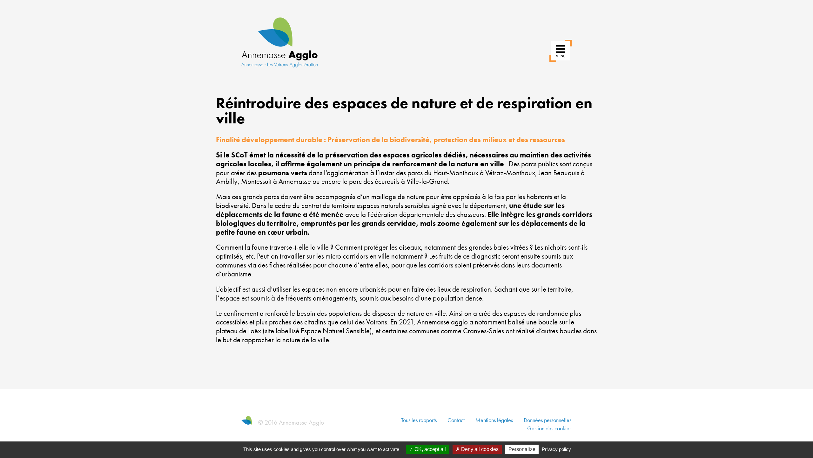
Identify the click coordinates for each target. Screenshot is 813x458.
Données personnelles (547, 420)
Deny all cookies (479, 449)
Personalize (521, 449)
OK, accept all (429, 449)
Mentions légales (494, 420)
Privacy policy (556, 449)
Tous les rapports (419, 420)
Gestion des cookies (549, 428)
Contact (456, 420)
